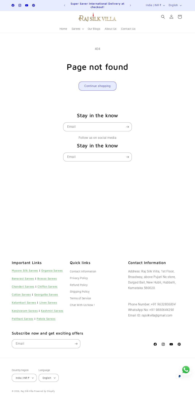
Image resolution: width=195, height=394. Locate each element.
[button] (77, 29)
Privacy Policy (79, 278)
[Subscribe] (127, 126)
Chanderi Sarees (23, 286)
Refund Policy (79, 284)
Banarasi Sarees (23, 278)
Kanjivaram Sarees (25, 310)
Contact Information (83, 271)
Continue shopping (97, 86)
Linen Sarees (48, 302)
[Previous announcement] (64, 5)
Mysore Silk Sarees (25, 270)
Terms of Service (80, 298)
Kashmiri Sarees (52, 310)
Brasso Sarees (47, 278)
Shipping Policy (80, 291)
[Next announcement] (130, 5)
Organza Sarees (52, 270)
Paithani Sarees (22, 318)
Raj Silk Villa (27, 391)
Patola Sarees (46, 318)
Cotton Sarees (21, 294)
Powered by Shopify (44, 391)
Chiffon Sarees (48, 286)
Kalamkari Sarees (24, 302)
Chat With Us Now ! (82, 305)
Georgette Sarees (46, 294)
